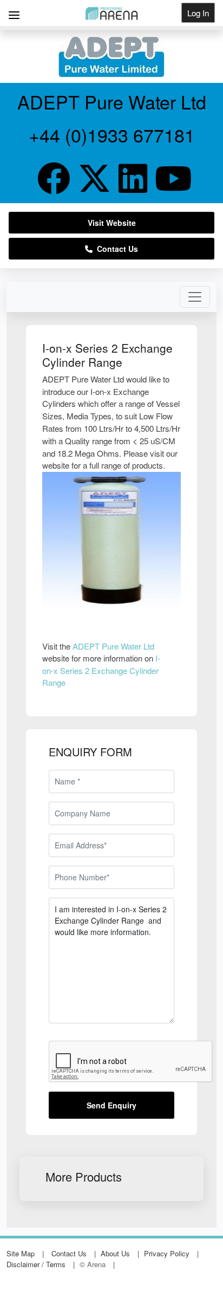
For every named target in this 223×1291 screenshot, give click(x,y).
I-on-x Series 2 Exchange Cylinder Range (101, 670)
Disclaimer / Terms (35, 1264)
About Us (115, 1253)
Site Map (20, 1253)
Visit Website (112, 222)
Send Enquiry (111, 1105)
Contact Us (115, 248)
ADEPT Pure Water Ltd (113, 646)
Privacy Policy (166, 1253)
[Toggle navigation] (195, 297)
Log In (198, 12)
